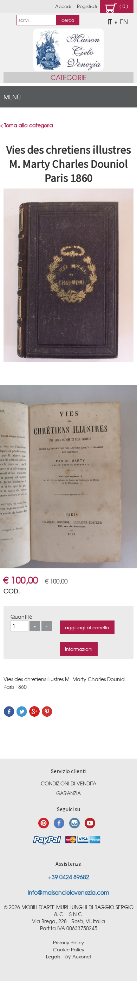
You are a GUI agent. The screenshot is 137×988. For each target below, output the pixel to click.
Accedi (63, 6)
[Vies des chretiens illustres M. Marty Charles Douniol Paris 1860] (68, 360)
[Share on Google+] (34, 714)
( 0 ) (122, 6)
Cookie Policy (68, 949)
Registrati (87, 6)
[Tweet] (21, 714)
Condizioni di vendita (68, 783)
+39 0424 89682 (68, 876)
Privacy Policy (68, 942)
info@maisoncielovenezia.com (68, 892)
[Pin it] (47, 714)
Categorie (68, 77)
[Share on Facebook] (9, 714)
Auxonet (81, 956)
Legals (53, 956)
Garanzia (68, 793)
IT (109, 21)
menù (12, 96)
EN (124, 21)
